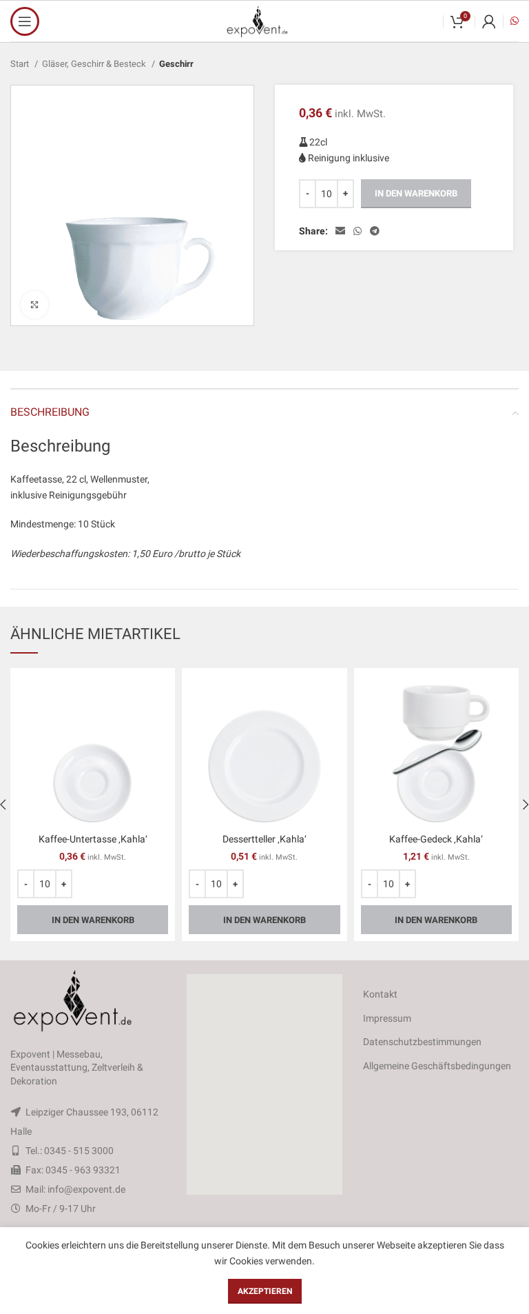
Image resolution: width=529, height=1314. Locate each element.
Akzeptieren (265, 1291)
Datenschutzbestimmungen (422, 1041)
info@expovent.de (86, 1189)
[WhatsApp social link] (357, 231)
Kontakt (380, 994)
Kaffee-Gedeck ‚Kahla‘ (436, 839)
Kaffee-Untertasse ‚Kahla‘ (93, 839)
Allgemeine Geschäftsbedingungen (437, 1065)
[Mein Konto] (489, 21)
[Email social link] (340, 231)
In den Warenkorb (416, 193)
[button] (264, 1084)
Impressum (387, 1018)
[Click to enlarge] (34, 305)
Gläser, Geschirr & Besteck (95, 64)
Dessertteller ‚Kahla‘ (264, 839)
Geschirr (176, 64)
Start (20, 64)
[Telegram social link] (375, 231)
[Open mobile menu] (24, 21)
